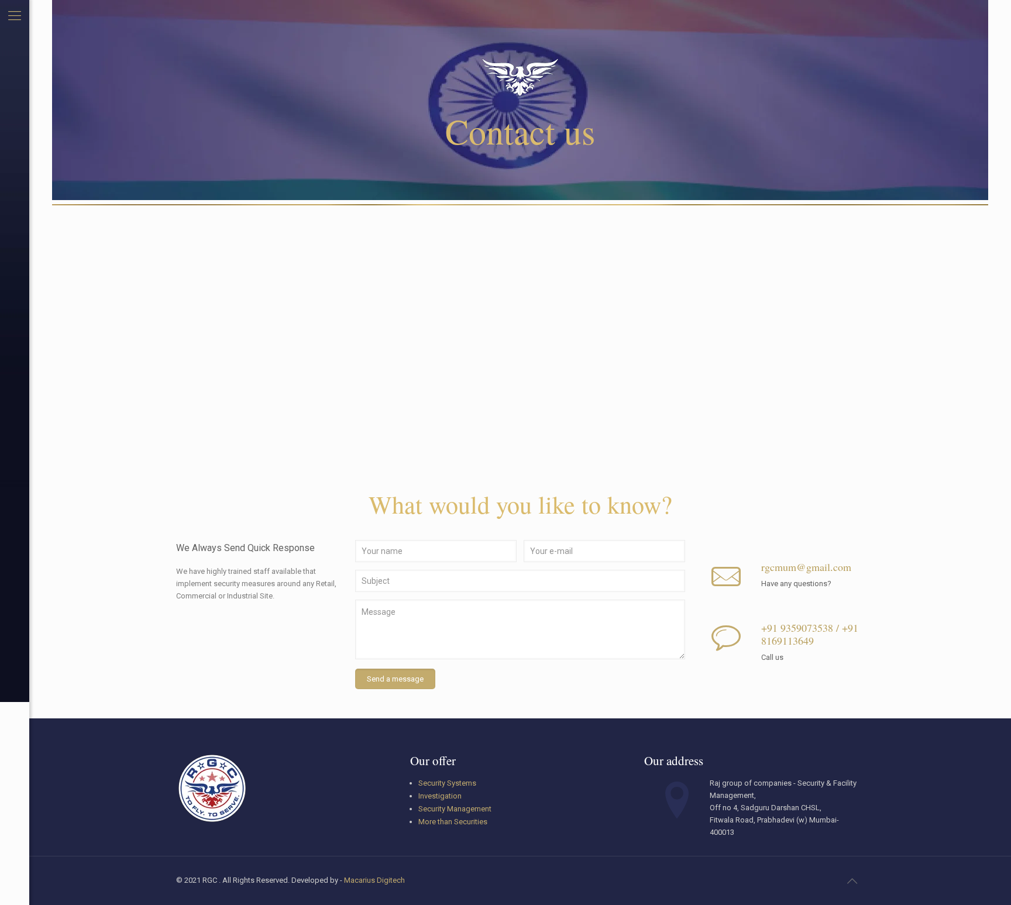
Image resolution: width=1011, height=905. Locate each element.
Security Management (454, 808)
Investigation (440, 796)
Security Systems (447, 783)
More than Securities (452, 821)
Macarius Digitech (374, 880)
